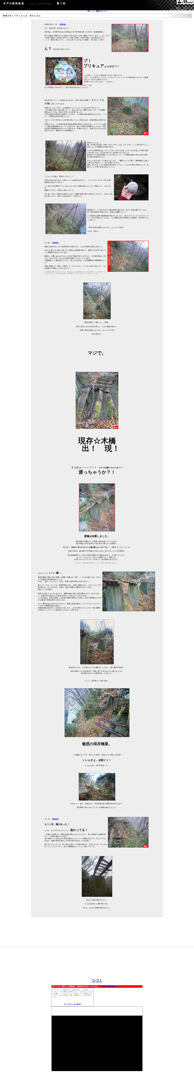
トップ (104, 11)
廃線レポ (99, 11)
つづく (97, 980)
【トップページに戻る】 (72, 1004)
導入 (89, 11)
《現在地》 (63, 24)
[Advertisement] (97, 932)
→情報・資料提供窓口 (108, 986)
